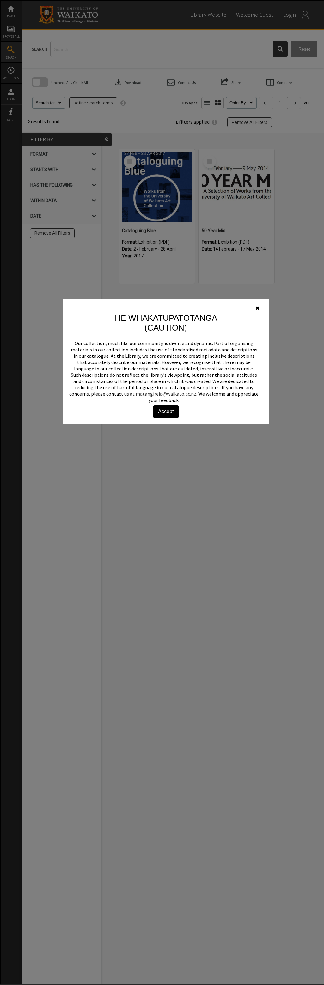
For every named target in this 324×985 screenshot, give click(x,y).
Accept (166, 411)
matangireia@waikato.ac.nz (166, 394)
